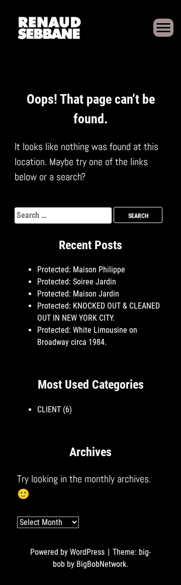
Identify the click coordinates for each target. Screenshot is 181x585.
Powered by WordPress (68, 552)
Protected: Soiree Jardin (76, 281)
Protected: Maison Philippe (81, 269)
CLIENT (49, 409)
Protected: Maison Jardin (78, 294)
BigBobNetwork (101, 564)
